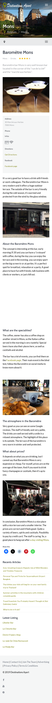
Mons (24, 31)
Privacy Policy (10, 665)
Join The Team (29, 662)
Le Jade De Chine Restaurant (15, 641)
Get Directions (11, 154)
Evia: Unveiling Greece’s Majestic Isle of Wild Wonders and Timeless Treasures (25, 569)
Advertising (43, 662)
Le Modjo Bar (8, 647)
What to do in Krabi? (11, 609)
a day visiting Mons (39, 540)
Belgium (11, 31)
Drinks (13, 58)
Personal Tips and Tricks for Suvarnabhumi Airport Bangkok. (24, 577)
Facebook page (11, 166)
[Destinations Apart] (17, 5)
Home (6, 662)
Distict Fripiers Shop (12, 635)
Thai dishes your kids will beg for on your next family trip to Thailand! (24, 586)
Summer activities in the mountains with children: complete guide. (23, 594)
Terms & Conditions (28, 665)
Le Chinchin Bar (9, 628)
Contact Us (15, 662)
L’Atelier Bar (8, 622)
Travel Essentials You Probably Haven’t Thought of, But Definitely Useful (25, 602)
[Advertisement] (26, 301)
